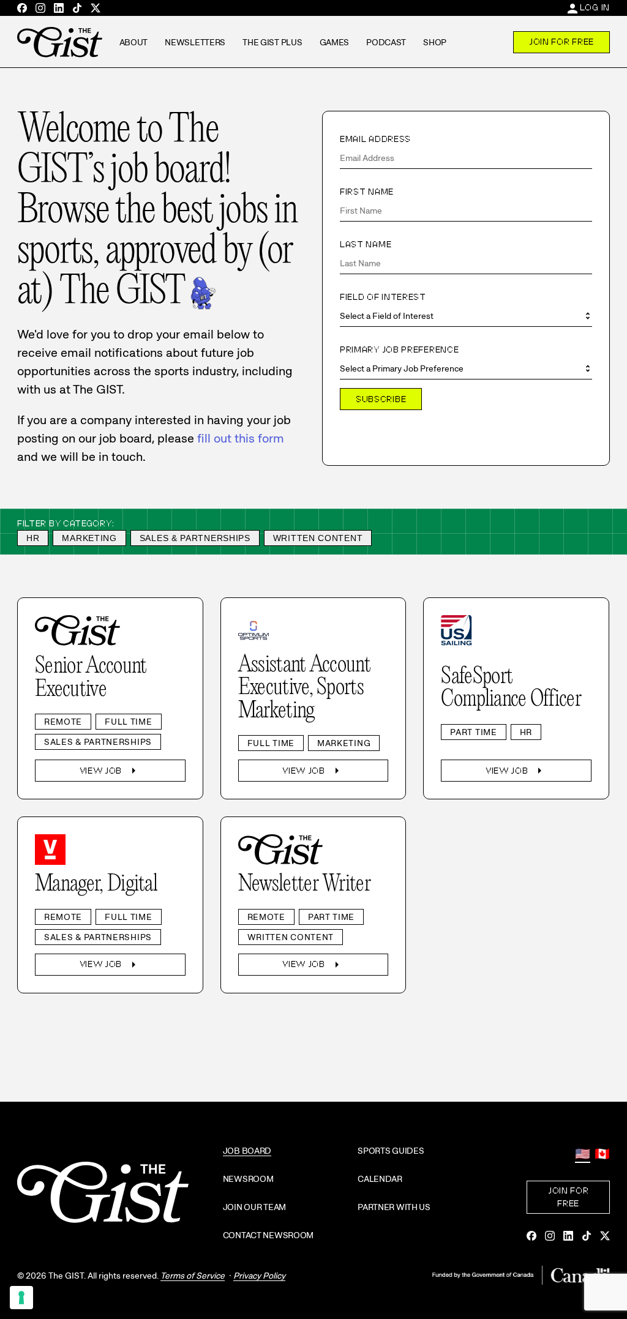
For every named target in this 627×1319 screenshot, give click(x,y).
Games (335, 42)
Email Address (375, 139)
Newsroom (248, 1178)
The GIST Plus (272, 42)
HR (32, 538)
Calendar (380, 1178)
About (133, 42)
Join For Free (561, 42)
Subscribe (381, 399)
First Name (367, 191)
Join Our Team (254, 1207)
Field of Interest (383, 297)
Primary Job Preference (399, 349)
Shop (434, 42)
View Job (110, 770)
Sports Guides (391, 1150)
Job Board (247, 1150)
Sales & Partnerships (195, 538)
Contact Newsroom (268, 1235)
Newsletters (195, 42)
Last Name (365, 244)
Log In (595, 7)
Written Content (318, 538)
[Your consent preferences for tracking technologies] (21, 1297)
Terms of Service (192, 1275)
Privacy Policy (259, 1275)
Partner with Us (394, 1207)
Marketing (89, 538)
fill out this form (240, 438)
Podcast (386, 42)
